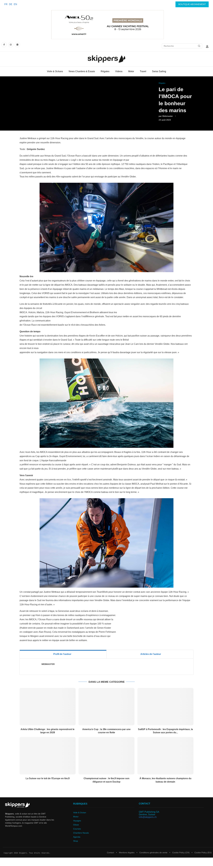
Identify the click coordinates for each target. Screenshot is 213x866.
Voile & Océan (79, 813)
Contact (110, 852)
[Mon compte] (207, 46)
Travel (143, 71)
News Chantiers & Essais (82, 71)
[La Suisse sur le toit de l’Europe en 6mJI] (48, 755)
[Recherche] (199, 46)
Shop (75, 841)
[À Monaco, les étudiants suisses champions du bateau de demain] (165, 755)
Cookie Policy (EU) (203, 852)
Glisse (76, 825)
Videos (118, 71)
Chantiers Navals (81, 833)
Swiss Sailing (159, 71)
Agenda (76, 837)
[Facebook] (4, 44)
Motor (131, 71)
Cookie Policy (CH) (181, 852)
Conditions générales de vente (153, 852)
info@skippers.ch (148, 817)
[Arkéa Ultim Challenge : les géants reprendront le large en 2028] (48, 706)
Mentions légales (126, 852)
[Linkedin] (17, 44)
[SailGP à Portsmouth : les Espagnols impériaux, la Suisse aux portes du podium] (165, 706)
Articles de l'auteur (150, 654)
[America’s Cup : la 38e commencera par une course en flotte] (107, 706)
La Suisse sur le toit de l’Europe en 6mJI (48, 778)
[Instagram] (10, 44)
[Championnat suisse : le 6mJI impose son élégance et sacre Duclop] (107, 755)
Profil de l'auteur (62, 654)
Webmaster (167, 116)
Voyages (77, 821)
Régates (105, 71)
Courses (77, 829)
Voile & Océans (55, 71)
